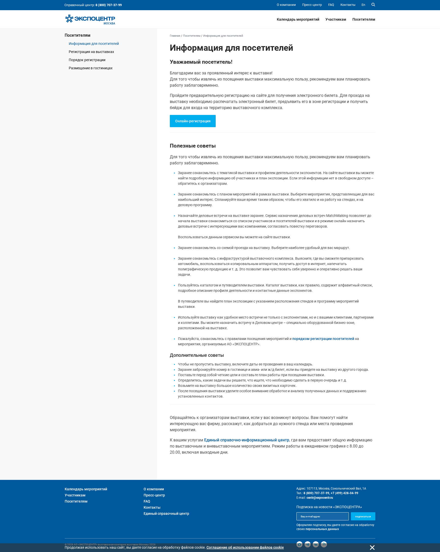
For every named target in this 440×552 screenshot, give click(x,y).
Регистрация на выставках (91, 52)
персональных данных (322, 529)
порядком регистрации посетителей (323, 339)
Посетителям (363, 19)
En (363, 5)
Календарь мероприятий (298, 19)
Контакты (152, 507)
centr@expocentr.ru (320, 498)
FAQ (147, 501)
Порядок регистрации (87, 60)
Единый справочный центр (166, 513)
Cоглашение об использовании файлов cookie (245, 547)
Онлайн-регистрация (193, 121)
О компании (154, 489)
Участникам (335, 19)
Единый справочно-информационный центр (246, 440)
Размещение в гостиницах (91, 68)
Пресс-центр (154, 495)
